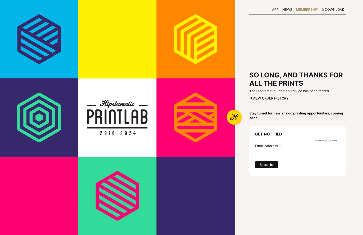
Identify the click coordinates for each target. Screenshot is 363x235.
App (275, 9)
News (287, 9)
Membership (307, 9)
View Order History (271, 98)
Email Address (268, 145)
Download (335, 9)
